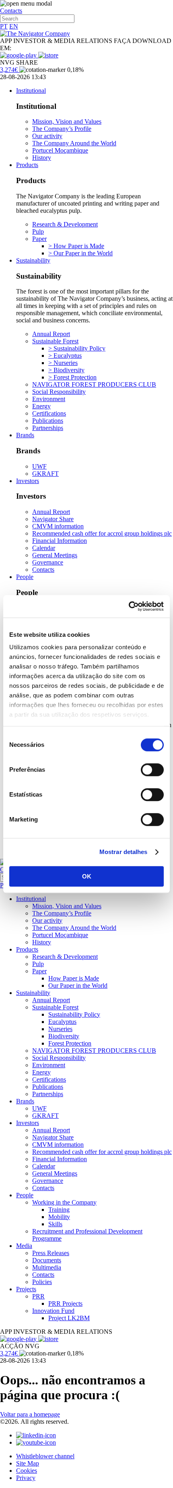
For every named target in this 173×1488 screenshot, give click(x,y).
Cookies (26, 1470)
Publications (47, 420)
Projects (26, 1289)
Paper (39, 238)
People (24, 576)
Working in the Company (64, 1202)
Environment (48, 398)
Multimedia (46, 1267)
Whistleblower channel (45, 1456)
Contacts (11, 10)
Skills (55, 1224)
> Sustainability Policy (76, 348)
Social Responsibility (59, 391)
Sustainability (33, 260)
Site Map (27, 1463)
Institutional (31, 90)
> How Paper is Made (76, 246)
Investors (27, 480)
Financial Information (59, 540)
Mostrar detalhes (123, 851)
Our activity (47, 135)
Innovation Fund (53, 1310)
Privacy (25, 1477)
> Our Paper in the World (80, 253)
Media (24, 1245)
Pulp (38, 231)
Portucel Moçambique (60, 150)
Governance (47, 562)
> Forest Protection (72, 377)
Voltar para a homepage (30, 1414)
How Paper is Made (73, 978)
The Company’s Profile (61, 128)
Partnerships (47, 427)
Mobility (59, 1216)
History (41, 157)
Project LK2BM (69, 1318)
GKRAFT (45, 473)
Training (59, 1209)
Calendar (43, 547)
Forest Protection (69, 1043)
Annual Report (51, 333)
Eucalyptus (62, 1021)
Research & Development (65, 224)
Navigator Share (53, 519)
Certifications (49, 413)
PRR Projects (65, 1303)
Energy (41, 406)
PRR (38, 1296)
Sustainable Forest (55, 341)
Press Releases (50, 1253)
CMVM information (58, 526)
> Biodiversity (66, 370)
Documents (46, 1260)
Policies (42, 1281)
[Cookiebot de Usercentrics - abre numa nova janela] (128, 606)
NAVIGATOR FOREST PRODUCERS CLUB (94, 384)
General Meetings (54, 555)
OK (86, 876)
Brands (25, 435)
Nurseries (60, 1028)
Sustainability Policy (74, 1014)
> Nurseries (63, 362)
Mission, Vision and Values (66, 121)
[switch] (152, 769)
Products (27, 164)
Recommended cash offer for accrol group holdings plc (102, 533)
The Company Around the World (74, 143)
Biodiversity (63, 1036)
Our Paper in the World (77, 985)
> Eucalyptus (65, 355)
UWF (39, 466)
